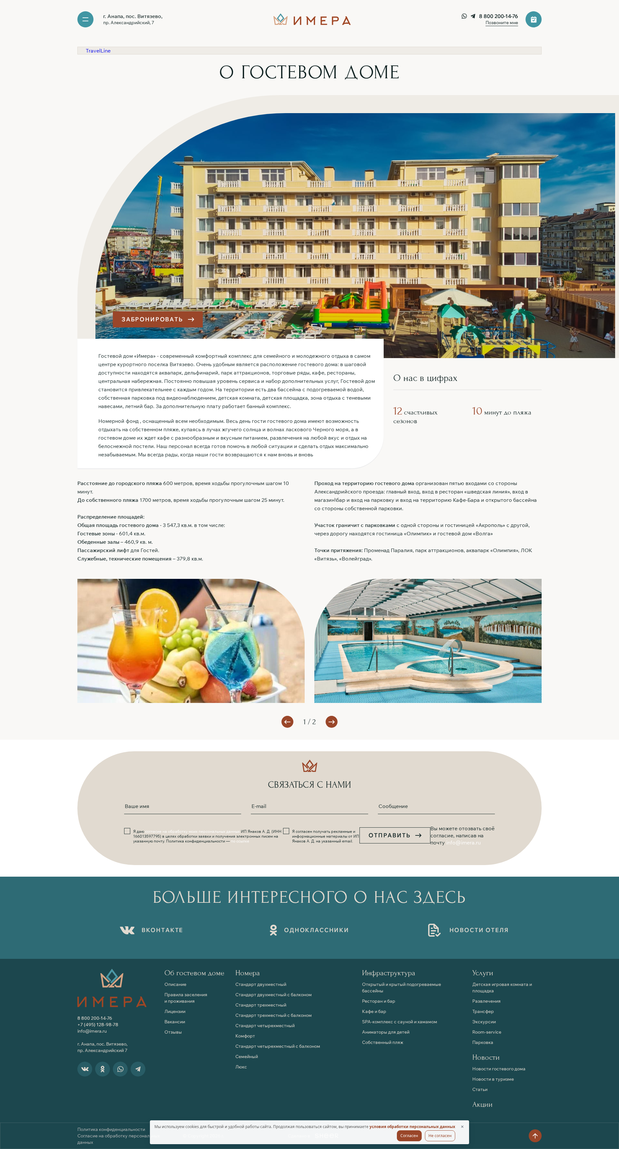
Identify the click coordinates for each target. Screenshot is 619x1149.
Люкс (241, 1067)
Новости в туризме (493, 1079)
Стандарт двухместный (260, 984)
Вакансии (174, 1022)
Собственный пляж (382, 1042)
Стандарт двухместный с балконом (273, 995)
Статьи (479, 1089)
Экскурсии (484, 1022)
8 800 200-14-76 (498, 16)
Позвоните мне (502, 22)
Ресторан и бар (378, 1001)
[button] (332, 722)
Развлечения (486, 1001)
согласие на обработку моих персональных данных (192, 831)
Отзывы (173, 1032)
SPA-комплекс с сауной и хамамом (399, 1022)
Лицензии (174, 1011)
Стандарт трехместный (260, 1005)
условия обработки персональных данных (412, 1126)
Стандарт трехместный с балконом (273, 1015)
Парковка (482, 1042)
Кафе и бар (374, 1011)
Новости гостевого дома (499, 1069)
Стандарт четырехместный (265, 1025)
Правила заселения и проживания (185, 998)
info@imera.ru (463, 842)
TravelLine (98, 50)
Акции (482, 1104)
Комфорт (245, 1036)
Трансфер (483, 1011)
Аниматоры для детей (385, 1032)
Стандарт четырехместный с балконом (277, 1046)
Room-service (486, 1032)
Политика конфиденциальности (111, 1129)
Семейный (246, 1056)
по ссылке (240, 841)
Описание (175, 984)
